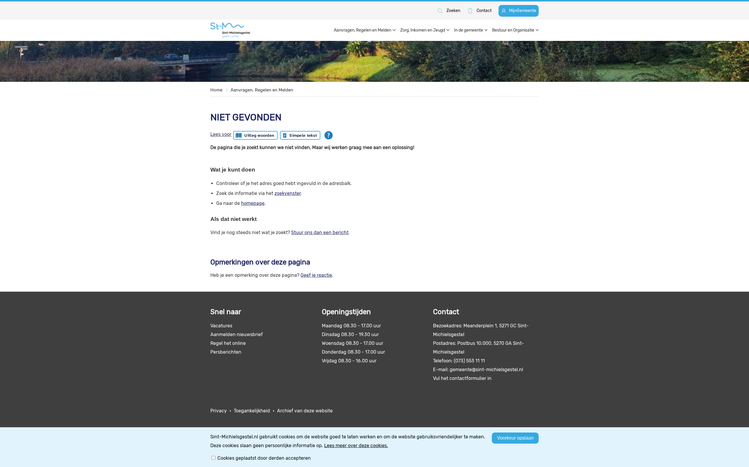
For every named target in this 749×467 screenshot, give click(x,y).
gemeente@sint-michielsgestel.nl (486, 369)
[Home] (230, 30)
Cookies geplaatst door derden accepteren (264, 458)
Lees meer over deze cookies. (356, 445)
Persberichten (225, 352)
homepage (252, 203)
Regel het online (228, 343)
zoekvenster (287, 193)
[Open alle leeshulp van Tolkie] (328, 135)
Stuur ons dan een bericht (319, 232)
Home (216, 90)
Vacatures (221, 325)
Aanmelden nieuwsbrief (236, 334)
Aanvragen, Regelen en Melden (262, 90)
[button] (448, 11)
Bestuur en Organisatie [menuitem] (513, 30)
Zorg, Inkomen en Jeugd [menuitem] (422, 30)
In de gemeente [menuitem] (468, 30)
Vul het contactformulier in (462, 378)
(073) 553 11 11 (469, 361)
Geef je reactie (316, 275)
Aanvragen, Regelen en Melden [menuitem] (362, 30)
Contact (484, 10)
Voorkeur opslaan (515, 437)
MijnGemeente (522, 10)
